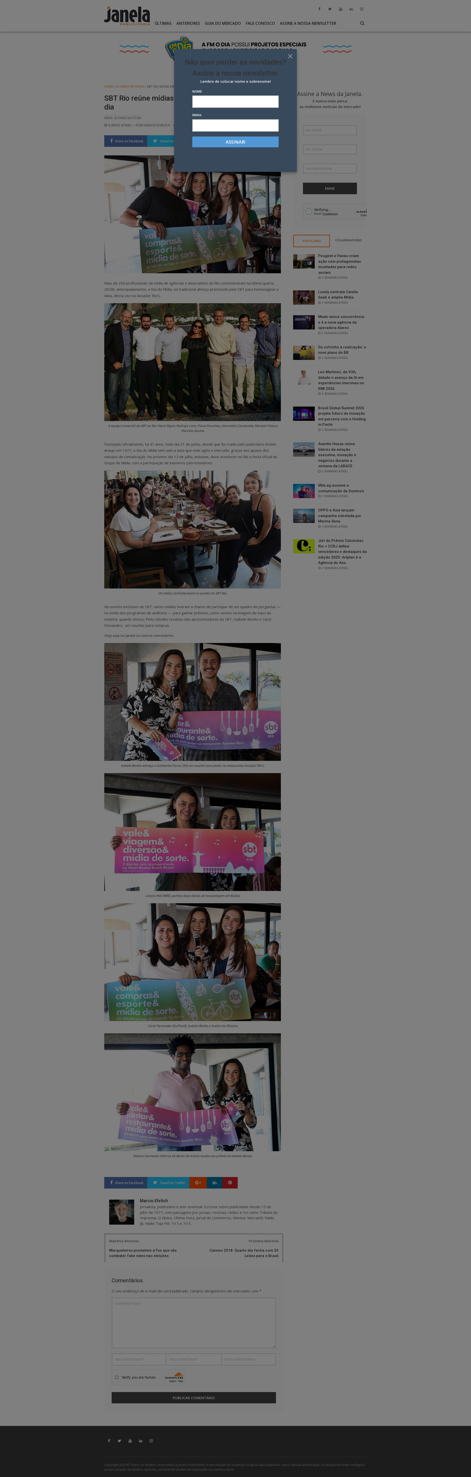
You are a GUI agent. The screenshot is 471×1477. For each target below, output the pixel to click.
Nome (197, 91)
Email (197, 115)
